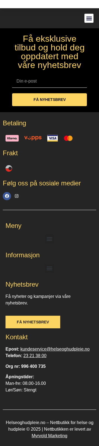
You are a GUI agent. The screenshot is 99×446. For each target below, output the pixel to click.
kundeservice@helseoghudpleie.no (55, 349)
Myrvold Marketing (49, 435)
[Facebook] (7, 196)
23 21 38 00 (34, 355)
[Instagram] (16, 196)
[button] (89, 18)
